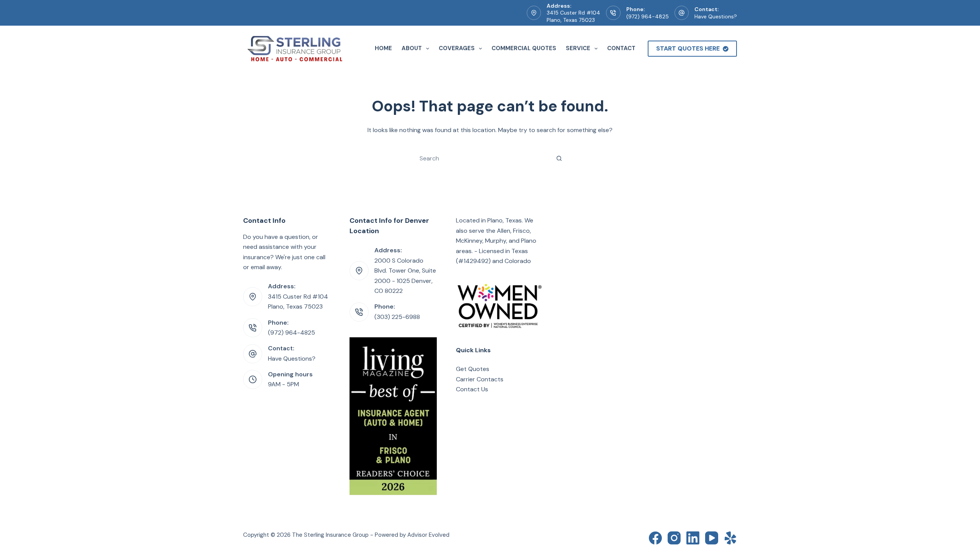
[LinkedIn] (692, 537)
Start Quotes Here (688, 48)
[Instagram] (674, 537)
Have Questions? (715, 16)
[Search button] (559, 158)
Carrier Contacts (479, 379)
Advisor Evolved (428, 535)
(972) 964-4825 (647, 16)
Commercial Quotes (524, 48)
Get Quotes (472, 369)
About (412, 48)
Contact (621, 48)
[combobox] (483, 158)
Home (383, 48)
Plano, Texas (504, 220)
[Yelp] (730, 537)
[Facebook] (655, 537)
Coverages (457, 48)
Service (578, 48)
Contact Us (472, 389)
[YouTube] (711, 537)
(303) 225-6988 (397, 317)
